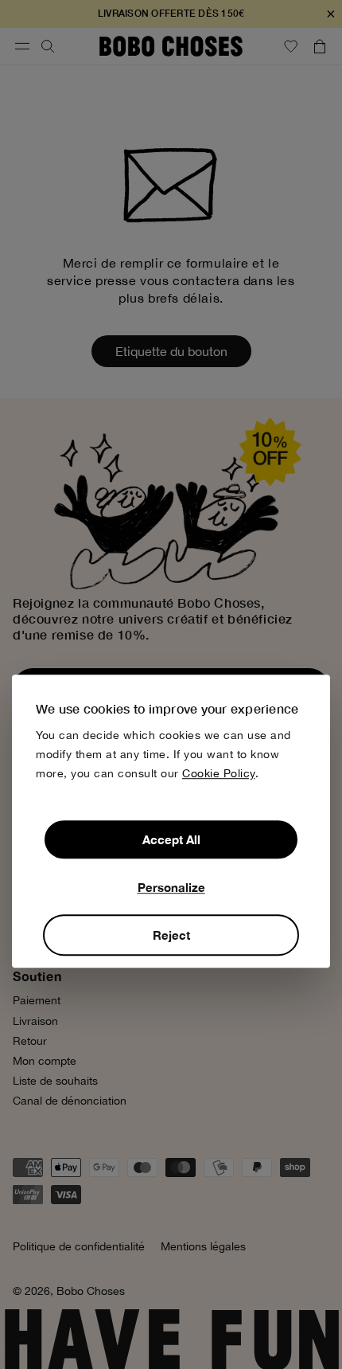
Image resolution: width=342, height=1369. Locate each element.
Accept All (171, 839)
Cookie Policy (218, 773)
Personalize (171, 887)
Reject (171, 935)
